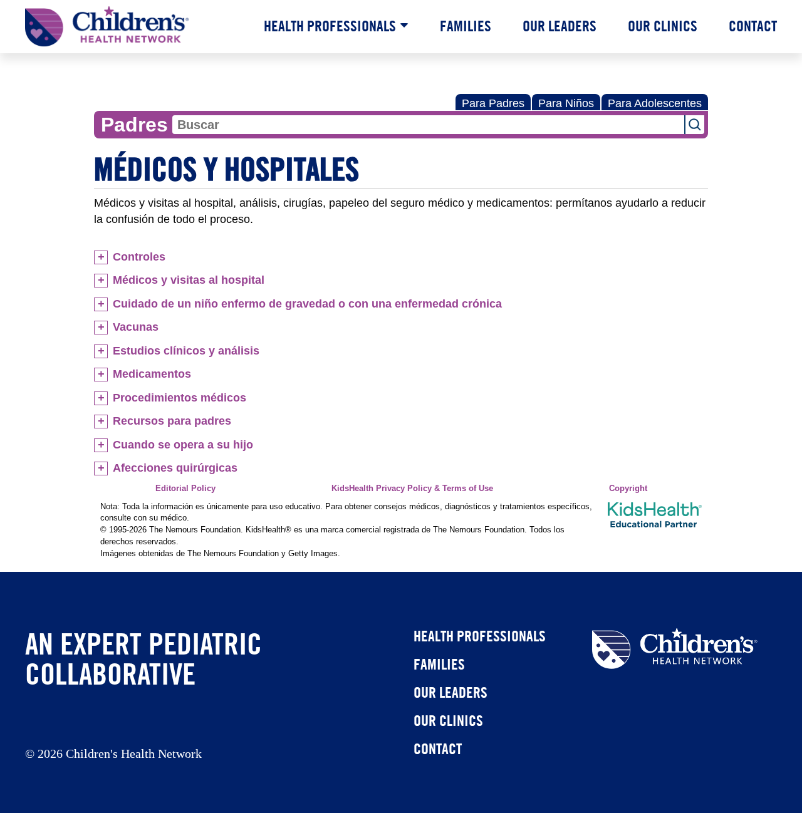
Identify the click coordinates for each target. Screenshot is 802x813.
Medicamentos (152, 374)
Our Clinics (662, 25)
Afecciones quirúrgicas (175, 468)
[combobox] (428, 124)
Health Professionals (330, 25)
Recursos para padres (172, 421)
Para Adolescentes (655, 103)
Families (465, 25)
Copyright (628, 488)
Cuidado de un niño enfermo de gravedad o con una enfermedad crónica (307, 304)
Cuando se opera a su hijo (183, 444)
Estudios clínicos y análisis (186, 350)
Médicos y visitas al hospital (188, 280)
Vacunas (136, 327)
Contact (753, 25)
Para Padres (493, 103)
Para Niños (566, 103)
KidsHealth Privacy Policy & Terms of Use (412, 488)
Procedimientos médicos (179, 397)
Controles (139, 257)
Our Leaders (559, 25)
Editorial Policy (185, 488)
